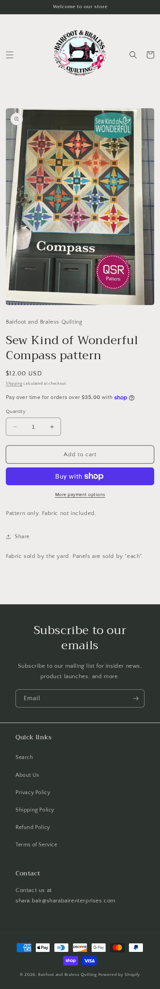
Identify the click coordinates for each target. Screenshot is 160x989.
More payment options (80, 494)
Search (24, 757)
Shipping (14, 384)
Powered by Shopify (119, 974)
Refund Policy (33, 827)
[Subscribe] (135, 698)
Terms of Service (36, 845)
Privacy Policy (33, 792)
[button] (9, 54)
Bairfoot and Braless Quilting (67, 974)
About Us (27, 775)
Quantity (16, 411)
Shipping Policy (35, 810)
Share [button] (22, 537)
